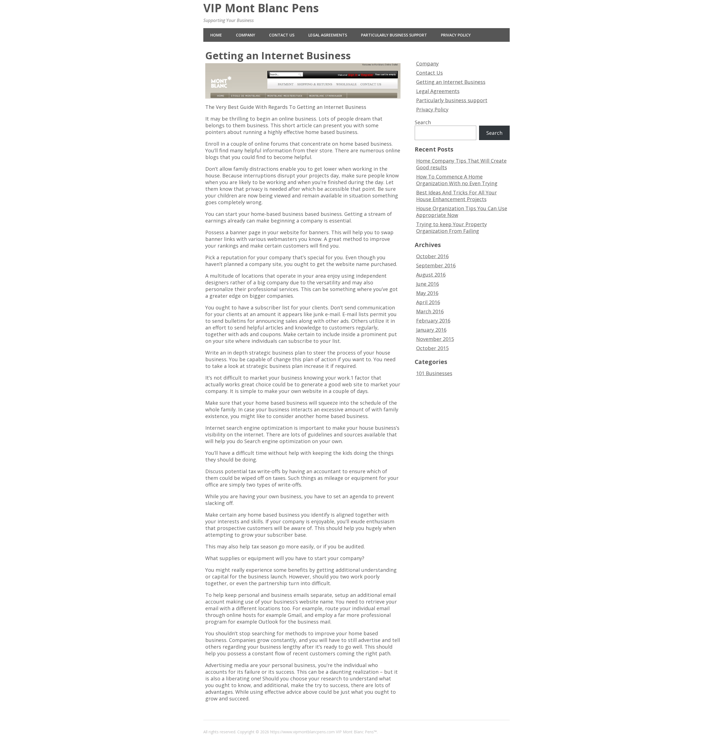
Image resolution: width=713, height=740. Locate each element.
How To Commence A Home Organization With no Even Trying (456, 180)
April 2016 (428, 302)
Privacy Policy (456, 35)
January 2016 (431, 329)
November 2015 (435, 339)
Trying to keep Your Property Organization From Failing (451, 227)
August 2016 (431, 274)
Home (216, 35)
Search (423, 122)
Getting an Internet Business (450, 82)
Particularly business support (394, 35)
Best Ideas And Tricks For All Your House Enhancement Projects (456, 195)
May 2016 (427, 293)
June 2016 (427, 283)
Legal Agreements (327, 35)
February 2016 (433, 320)
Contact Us (281, 35)
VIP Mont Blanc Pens (261, 8)
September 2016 (436, 265)
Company (245, 35)
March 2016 (430, 311)
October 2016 (432, 256)
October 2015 (432, 348)
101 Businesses (434, 373)
